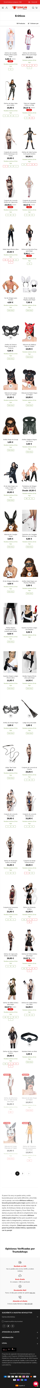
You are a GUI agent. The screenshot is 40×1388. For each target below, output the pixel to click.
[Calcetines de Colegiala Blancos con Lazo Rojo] (29, 521)
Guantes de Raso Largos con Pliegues (29, 628)
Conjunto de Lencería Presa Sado (10, 815)
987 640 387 (29, 1304)
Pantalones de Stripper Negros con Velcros (29, 487)
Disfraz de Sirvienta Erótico (29, 908)
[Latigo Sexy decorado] (29, 709)
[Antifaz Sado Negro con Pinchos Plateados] (29, 567)
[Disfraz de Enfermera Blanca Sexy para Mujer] (29, 39)
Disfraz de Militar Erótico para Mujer (10, 1003)
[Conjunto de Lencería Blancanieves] (29, 800)
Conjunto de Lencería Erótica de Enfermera (29, 201)
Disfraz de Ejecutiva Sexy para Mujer (29, 250)
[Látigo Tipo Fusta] (10, 753)
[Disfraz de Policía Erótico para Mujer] (29, 940)
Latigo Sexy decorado (29, 723)
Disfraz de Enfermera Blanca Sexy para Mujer (29, 54)
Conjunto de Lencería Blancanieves (29, 815)
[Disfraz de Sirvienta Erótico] (29, 893)
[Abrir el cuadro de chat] (35, 1384)
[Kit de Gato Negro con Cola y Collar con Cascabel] (10, 472)
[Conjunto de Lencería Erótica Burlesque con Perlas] (10, 138)
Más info (32, 1293)
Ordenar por (34, 23)
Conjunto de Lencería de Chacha (29, 768)
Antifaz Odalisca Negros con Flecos (29, 440)
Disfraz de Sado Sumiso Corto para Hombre (29, 153)
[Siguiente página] (29, 1173)
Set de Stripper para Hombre (10, 299)
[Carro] (36, 8)
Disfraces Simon (25, 1373)
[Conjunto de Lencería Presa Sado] (10, 800)
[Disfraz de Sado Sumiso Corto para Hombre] (29, 138)
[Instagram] (12, 1326)
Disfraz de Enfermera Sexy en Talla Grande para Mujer (10, 1099)
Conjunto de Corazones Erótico (10, 908)
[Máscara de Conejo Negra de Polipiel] (10, 379)
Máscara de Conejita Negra (10, 535)
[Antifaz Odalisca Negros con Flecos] (29, 426)
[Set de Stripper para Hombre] (10, 284)
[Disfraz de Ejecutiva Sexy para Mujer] (29, 235)
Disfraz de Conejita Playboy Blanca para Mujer (10, 54)
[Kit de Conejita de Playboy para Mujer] (29, 284)
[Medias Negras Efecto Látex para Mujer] (29, 662)
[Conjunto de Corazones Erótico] (10, 893)
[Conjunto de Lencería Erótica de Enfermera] (29, 187)
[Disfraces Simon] (19, 8)
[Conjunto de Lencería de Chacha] (29, 753)
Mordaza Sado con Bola (29, 1051)
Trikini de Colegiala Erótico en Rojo (29, 104)
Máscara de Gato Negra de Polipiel (29, 1099)
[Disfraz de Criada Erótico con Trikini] (29, 989)
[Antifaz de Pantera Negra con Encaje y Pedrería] (10, 331)
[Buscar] (33, 8)
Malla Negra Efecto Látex (11, 249)
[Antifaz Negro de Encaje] (10, 426)
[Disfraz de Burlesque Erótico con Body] (10, 847)
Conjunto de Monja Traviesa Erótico (29, 861)
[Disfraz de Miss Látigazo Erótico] (10, 1037)
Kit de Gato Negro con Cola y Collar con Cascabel (11, 487)
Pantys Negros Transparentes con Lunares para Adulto (10, 629)
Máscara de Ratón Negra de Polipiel (29, 394)
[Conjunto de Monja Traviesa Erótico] (29, 847)
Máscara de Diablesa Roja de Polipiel (29, 345)
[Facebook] (4, 1326)
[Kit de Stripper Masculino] (10, 567)
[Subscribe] (37, 1317)
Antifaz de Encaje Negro (10, 723)
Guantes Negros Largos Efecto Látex (10, 677)
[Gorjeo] (8, 1326)
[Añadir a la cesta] (11, 46)
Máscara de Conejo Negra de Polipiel (11, 394)
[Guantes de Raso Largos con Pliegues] (29, 614)
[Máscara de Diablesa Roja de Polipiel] (29, 331)
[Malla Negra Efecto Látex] (10, 235)
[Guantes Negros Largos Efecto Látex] (10, 662)
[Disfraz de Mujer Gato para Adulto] (10, 89)
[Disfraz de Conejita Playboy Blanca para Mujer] (10, 39)
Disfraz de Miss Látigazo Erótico (10, 1052)
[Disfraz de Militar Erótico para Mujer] (10, 989)
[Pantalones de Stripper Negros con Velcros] (29, 472)
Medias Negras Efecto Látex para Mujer (29, 677)
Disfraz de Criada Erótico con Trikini (29, 1003)
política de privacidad (16, 1321)
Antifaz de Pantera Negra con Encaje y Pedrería (11, 346)
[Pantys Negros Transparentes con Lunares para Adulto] (10, 614)
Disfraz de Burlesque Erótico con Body (10, 861)
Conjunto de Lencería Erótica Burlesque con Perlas (10, 153)
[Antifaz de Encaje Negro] (10, 709)
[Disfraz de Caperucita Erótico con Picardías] (10, 940)
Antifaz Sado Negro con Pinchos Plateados (29, 582)
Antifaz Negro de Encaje (10, 439)
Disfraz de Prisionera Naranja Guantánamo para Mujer (29, 1148)
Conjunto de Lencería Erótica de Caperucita (10, 201)
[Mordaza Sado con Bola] (29, 1037)
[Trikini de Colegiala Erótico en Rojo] (29, 89)
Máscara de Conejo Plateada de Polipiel (11, 1147)
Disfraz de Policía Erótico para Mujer (29, 955)
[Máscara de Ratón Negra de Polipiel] (29, 379)
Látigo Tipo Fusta (10, 767)
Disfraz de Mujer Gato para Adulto (10, 104)
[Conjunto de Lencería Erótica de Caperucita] (10, 187)
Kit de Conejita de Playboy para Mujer (29, 299)
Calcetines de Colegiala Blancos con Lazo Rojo (29, 535)
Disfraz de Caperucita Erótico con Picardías (10, 955)
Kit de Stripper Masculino (10, 581)
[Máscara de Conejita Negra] (10, 521)
